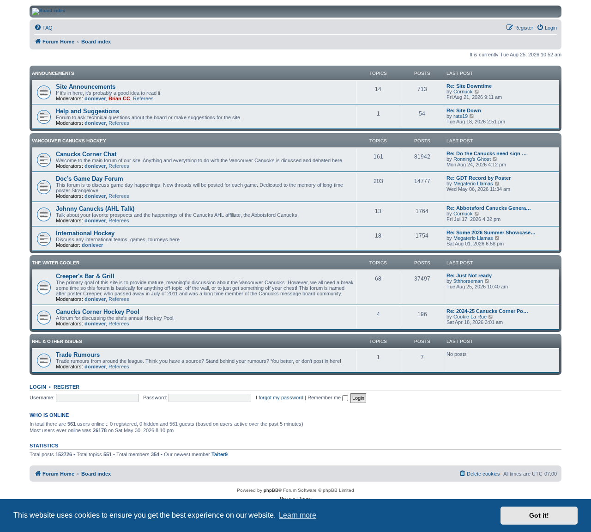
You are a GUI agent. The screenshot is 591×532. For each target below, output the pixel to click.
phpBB (271, 490)
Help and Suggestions (87, 111)
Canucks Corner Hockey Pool (97, 311)
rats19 (460, 116)
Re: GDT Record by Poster (478, 178)
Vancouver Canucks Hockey (69, 140)
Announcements (53, 73)
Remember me (325, 397)
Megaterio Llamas (473, 183)
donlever (95, 98)
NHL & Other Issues (57, 341)
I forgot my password (279, 397)
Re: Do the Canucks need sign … (486, 153)
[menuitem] (43, 27)
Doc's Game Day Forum (89, 178)
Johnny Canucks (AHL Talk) (95, 208)
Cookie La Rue (470, 316)
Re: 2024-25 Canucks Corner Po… (487, 311)
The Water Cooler (55, 262)
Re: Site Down (463, 110)
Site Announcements (85, 86)
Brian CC (119, 98)
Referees (143, 98)
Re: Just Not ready (469, 275)
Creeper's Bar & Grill (85, 276)
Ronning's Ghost (472, 159)
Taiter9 (219, 454)
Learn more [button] (297, 515)
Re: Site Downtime (469, 86)
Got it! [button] (539, 515)
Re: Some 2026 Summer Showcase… (491, 232)
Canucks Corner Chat (86, 154)
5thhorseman (468, 281)
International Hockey (85, 233)
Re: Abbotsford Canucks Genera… (488, 208)
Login (38, 387)
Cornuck (463, 91)
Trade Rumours (78, 354)
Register (66, 387)
